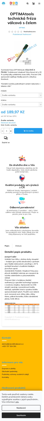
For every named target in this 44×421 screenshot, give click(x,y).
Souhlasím (21, 415)
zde (17, 402)
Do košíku (30, 131)
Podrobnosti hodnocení (22, 34)
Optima (22, 28)
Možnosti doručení (8, 123)
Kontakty (5, 377)
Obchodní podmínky (9, 371)
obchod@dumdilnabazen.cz (12, 344)
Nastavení (21, 408)
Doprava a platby (8, 368)
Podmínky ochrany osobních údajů (15, 374)
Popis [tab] (7, 246)
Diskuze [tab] (18, 246)
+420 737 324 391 (9, 346)
